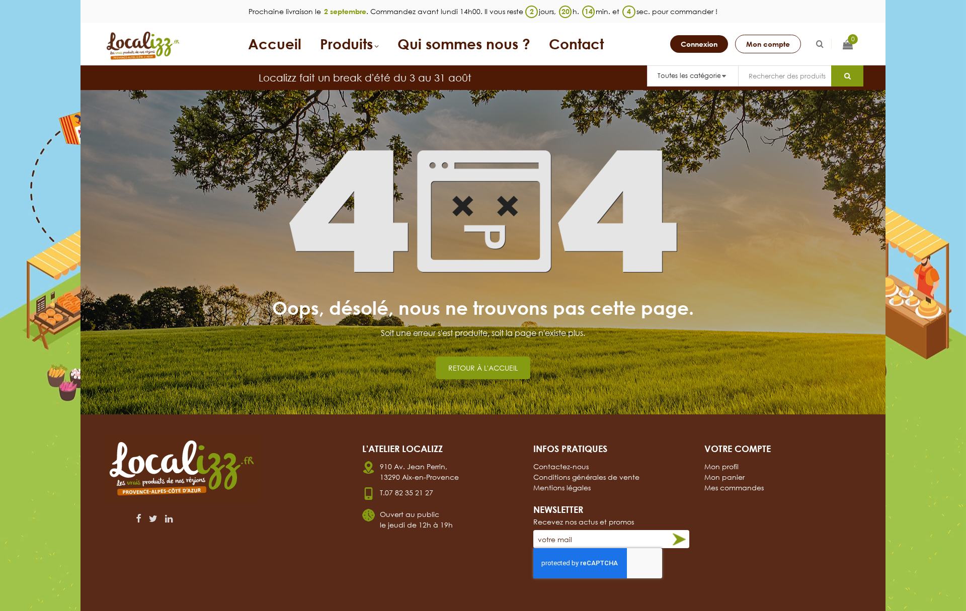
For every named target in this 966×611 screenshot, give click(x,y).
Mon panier (724, 477)
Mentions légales (562, 487)
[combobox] (784, 76)
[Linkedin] (169, 518)
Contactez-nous (561, 466)
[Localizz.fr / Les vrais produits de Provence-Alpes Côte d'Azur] (143, 46)
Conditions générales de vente (586, 477)
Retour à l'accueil (483, 368)
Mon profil (721, 466)
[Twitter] (153, 518)
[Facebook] (138, 518)
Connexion (699, 44)
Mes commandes (734, 487)
